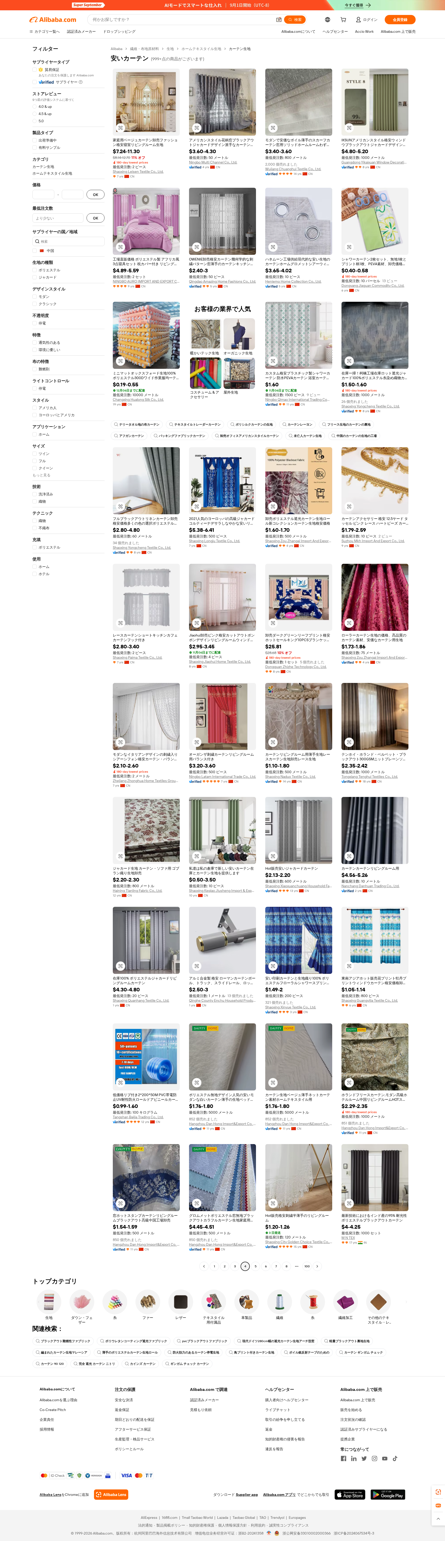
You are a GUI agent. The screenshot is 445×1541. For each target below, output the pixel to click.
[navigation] (68, 658)
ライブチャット (277, 1410)
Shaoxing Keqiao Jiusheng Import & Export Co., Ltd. (222, 890)
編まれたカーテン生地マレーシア (64, 1352)
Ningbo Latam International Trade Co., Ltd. (222, 776)
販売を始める (351, 1410)
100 (307, 1266)
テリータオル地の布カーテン (139, 424)
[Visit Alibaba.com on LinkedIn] (354, 1458)
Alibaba (116, 49)
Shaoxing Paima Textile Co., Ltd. (137, 657)
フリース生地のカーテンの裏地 (349, 424)
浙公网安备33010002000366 (307, 1533)
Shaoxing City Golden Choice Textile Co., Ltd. (298, 1242)
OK (95, 194)
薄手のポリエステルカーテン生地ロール (130, 1352)
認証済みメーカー (204, 1400)
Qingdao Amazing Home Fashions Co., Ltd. (222, 281)
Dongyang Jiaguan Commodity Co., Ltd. (372, 285)
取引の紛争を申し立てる (285, 1419)
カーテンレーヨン (300, 424)
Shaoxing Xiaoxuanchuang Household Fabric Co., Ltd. (298, 886)
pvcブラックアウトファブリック (204, 1341)
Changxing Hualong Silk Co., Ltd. (138, 399)
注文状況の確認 (353, 1419)
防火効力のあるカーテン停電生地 (196, 1352)
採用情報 (47, 1429)
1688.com (169, 1517)
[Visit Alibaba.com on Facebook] (343, 1458)
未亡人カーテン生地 (308, 436)
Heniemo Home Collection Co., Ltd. (293, 281)
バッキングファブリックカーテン (182, 436)
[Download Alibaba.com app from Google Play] (388, 1494)
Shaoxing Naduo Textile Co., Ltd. (290, 776)
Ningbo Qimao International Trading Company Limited (298, 399)
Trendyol (277, 1517)
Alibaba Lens (50, 1495)
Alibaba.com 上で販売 (357, 1400)
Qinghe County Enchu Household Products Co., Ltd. (222, 1000)
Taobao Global (244, 1517)
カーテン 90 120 (52, 1364)
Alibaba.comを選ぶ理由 (58, 1400)
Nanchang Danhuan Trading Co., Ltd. (370, 886)
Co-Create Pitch (53, 1410)
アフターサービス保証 (133, 1429)
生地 (170, 49)
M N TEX (348, 1238)
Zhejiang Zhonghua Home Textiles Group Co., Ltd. (146, 781)
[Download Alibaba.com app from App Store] (350, 1494)
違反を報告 (274, 1449)
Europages (297, 1517)
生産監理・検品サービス (135, 1439)
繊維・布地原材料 (144, 49)
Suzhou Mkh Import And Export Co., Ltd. (373, 541)
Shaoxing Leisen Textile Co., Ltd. (138, 171)
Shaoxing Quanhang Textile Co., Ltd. (141, 1000)
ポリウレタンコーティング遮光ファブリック (136, 1341)
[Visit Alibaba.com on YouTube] (385, 1458)
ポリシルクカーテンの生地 (254, 424)
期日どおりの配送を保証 (135, 1419)
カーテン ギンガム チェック (363, 1352)
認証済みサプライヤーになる (363, 1429)
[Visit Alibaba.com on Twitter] (364, 1458)
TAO (262, 1517)
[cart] (344, 20)
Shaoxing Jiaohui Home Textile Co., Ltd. (220, 661)
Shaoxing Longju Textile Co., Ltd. (214, 541)
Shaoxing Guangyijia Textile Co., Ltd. (369, 1000)
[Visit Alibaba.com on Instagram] (374, 1458)
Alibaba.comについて (57, 1389)
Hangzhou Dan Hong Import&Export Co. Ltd (222, 1124)
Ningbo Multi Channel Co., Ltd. (213, 162)
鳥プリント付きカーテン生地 (254, 1352)
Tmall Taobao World (197, 1517)
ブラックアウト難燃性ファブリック (65, 1341)
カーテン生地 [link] (240, 49)
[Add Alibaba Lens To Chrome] (111, 1494)
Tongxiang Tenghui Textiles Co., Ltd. (369, 776)
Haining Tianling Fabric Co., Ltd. (137, 890)
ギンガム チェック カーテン (189, 1364)
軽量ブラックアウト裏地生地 (349, 1341)
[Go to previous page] (204, 1266)
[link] (438, 1492)
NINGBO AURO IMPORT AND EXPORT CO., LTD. (146, 281)
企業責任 (47, 1419)
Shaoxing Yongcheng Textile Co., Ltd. (370, 406)
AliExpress (149, 1517)
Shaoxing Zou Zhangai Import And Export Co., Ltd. (298, 541)
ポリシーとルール (129, 1449)
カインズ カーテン (143, 1364)
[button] (279, 20)
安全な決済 (124, 1400)
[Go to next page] (317, 1266)
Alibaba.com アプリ (279, 1495)
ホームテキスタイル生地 (201, 49)
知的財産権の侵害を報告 (285, 1439)
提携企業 (347, 1439)
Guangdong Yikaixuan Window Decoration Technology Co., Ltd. (374, 162)
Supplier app (247, 1495)
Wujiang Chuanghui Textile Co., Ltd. (293, 169)
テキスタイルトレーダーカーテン (197, 424)
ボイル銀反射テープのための (309, 1352)
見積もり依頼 (201, 1410)
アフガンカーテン (131, 436)
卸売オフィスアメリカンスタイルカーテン (249, 436)
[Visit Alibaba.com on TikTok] (395, 1458)
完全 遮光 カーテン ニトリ (97, 1364)
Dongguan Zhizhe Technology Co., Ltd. (296, 667)
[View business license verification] (269, 1533)
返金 (268, 1429)
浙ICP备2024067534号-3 (354, 1533)
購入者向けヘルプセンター (287, 1400)
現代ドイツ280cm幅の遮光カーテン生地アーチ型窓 (278, 1341)
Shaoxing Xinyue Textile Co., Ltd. (290, 1007)
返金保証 (122, 1410)
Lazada (222, 1517)
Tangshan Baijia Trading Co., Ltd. (138, 1117)
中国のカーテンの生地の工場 (357, 436)
